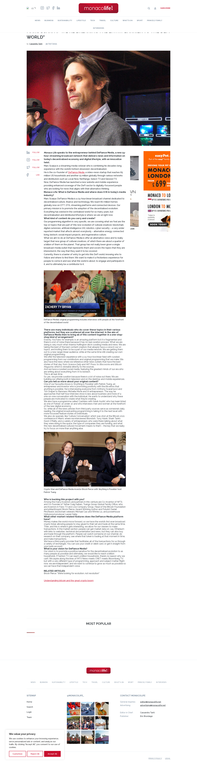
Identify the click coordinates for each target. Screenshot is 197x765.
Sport (140, 20)
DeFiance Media (76, 172)
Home (29, 702)
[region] (34, 745)
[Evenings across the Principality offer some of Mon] (87, 708)
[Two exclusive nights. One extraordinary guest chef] (102, 722)
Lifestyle (81, 20)
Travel (102, 20)
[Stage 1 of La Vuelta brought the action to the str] (87, 722)
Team (29, 717)
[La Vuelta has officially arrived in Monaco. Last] (73, 737)
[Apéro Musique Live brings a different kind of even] (102, 737)
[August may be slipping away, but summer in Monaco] (102, 708)
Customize (17, 754)
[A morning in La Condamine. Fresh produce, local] (73, 708)
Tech (92, 20)
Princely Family (154, 20)
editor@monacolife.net (150, 702)
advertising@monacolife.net (153, 705)
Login (29, 712)
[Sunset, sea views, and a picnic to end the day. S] (87, 737)
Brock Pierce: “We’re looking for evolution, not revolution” (71, 573)
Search (30, 707)
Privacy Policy (155, 758)
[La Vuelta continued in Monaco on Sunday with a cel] (73, 722)
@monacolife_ (75, 695)
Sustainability (65, 20)
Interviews (98, 28)
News (37, 20)
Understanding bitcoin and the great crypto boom (69, 580)
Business (48, 20)
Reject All (35, 754)
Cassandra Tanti (35, 44)
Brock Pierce (68, 509)
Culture (114, 20)
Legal (167, 758)
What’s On (128, 20)
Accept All (52, 754)
